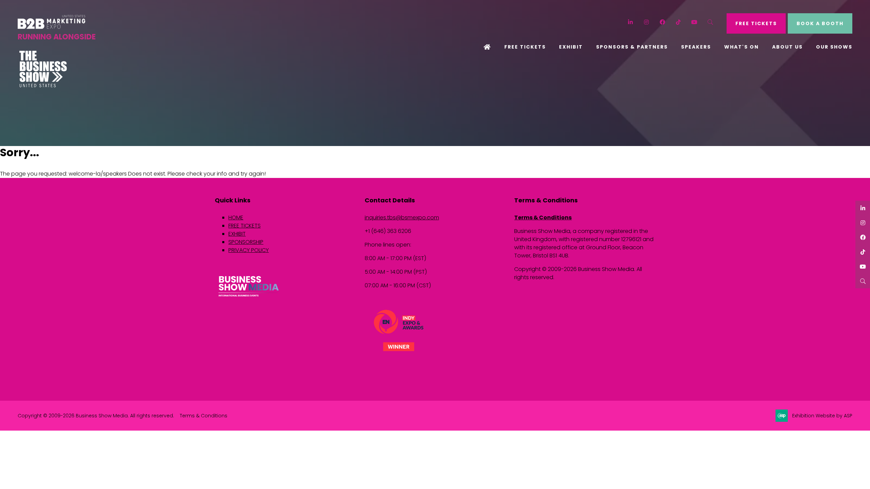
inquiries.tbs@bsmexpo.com (402, 217)
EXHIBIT (237, 234)
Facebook (662, 22)
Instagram (646, 22)
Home (487, 47)
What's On (741, 46)
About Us (787, 46)
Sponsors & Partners (632, 46)
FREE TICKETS (756, 23)
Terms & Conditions (543, 217)
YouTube (694, 22)
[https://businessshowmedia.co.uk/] (249, 297)
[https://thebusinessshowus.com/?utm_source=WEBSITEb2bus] (43, 85)
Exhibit (571, 46)
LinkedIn (630, 22)
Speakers (696, 46)
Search (710, 22)
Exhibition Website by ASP (822, 415)
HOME (235, 217)
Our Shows (834, 46)
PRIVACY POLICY (248, 250)
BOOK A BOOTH (820, 23)
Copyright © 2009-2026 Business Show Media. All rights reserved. (96, 415)
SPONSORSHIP (245, 242)
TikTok (678, 22)
